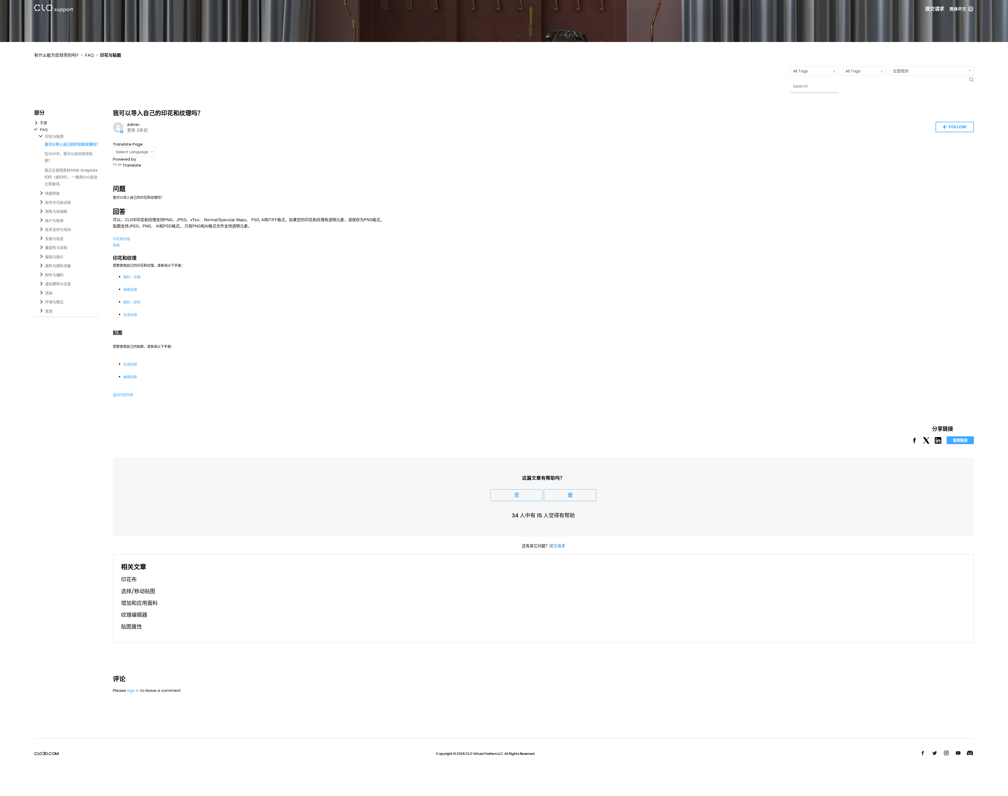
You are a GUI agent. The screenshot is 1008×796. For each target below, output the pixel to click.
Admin (133, 124)
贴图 (116, 245)
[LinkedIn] (938, 442)
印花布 (129, 579)
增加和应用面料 (139, 603)
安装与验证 (54, 238)
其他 (48, 311)
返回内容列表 (123, 394)
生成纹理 (130, 314)
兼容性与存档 (56, 247)
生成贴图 (130, 364)
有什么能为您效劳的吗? (56, 55)
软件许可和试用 (58, 202)
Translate (132, 165)
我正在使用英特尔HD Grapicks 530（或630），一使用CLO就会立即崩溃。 (71, 177)
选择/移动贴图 (138, 591)
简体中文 (957, 9)
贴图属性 (131, 626)
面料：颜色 (131, 302)
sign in (133, 690)
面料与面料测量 (58, 265)
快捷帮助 (52, 193)
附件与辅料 (54, 275)
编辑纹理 (130, 289)
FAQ (89, 55)
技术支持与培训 (58, 229)
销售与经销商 (56, 211)
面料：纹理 (131, 277)
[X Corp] (926, 442)
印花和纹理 (121, 239)
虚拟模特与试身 (58, 283)
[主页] (53, 9)
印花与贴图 (110, 55)
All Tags (800, 71)
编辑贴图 (130, 377)
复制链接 (960, 440)
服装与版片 (54, 256)
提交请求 (934, 9)
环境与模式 (54, 302)
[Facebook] (914, 442)
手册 (43, 122)
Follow (958, 127)
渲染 (48, 293)
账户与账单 (54, 220)
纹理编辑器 (134, 615)
